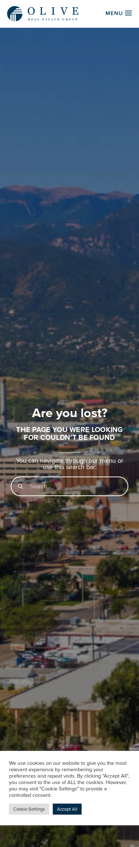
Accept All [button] (67, 809)
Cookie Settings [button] (29, 809)
